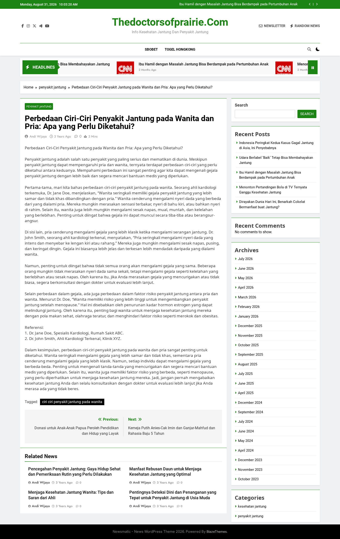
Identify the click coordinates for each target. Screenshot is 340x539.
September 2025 (250, 354)
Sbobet (151, 49)
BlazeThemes (217, 531)
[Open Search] (309, 49)
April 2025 (245, 393)
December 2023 (250, 460)
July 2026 (245, 259)
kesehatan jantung (252, 506)
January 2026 (248, 316)
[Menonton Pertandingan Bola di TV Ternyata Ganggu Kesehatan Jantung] (269, 70)
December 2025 (250, 326)
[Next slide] (317, 4)
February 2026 (249, 307)
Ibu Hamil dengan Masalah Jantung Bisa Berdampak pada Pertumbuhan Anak (238, 4)
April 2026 (245, 287)
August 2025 (247, 364)
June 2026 (246, 268)
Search (241, 105)
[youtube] (47, 26)
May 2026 (245, 278)
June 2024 (246, 431)
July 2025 (245, 374)
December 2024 (250, 403)
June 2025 (246, 383)
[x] (34, 26)
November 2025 (250, 336)
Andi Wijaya (38, 136)
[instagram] (28, 26)
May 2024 (245, 441)
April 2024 (245, 450)
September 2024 (250, 412)
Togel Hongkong (180, 49)
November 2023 (250, 470)
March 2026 (247, 297)
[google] (41, 26)
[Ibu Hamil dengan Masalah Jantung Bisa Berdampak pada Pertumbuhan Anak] (110, 70)
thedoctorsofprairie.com (170, 22)
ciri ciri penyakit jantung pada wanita (72, 402)
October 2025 (248, 345)
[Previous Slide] (310, 4)
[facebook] (22, 26)
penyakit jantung (38, 106)
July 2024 (245, 422)
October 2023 (248, 479)
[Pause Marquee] (313, 67)
